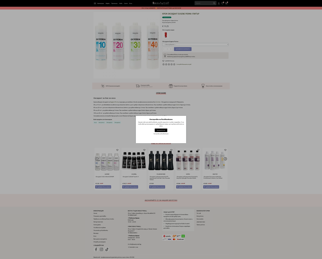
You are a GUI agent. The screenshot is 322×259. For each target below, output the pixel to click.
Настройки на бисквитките (161, 133)
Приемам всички (161, 130)
